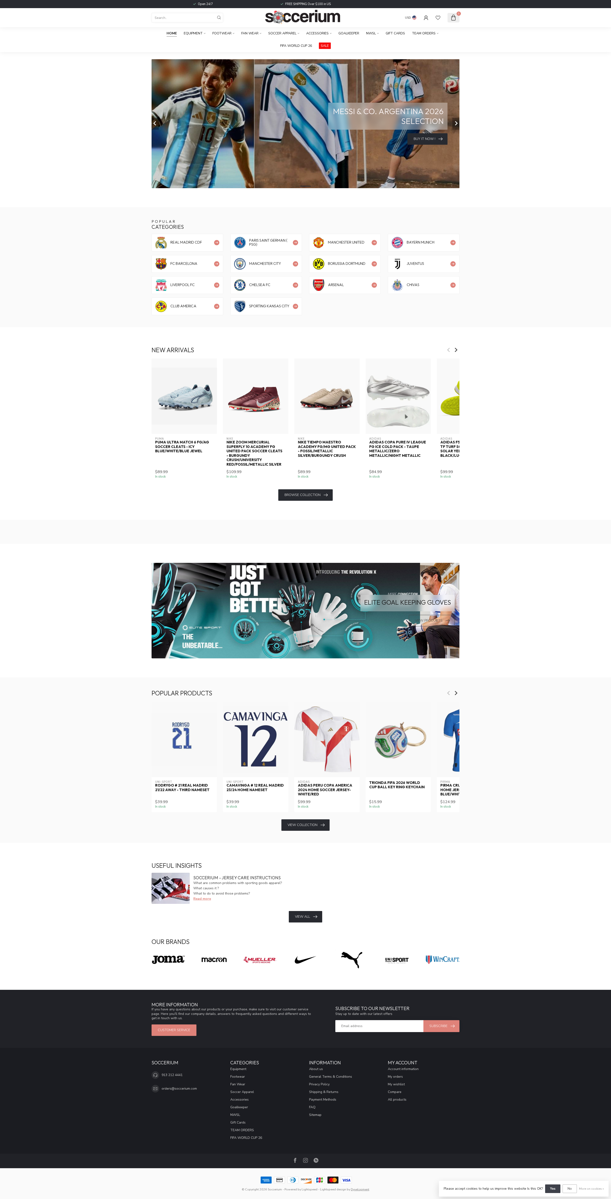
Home (172, 33)
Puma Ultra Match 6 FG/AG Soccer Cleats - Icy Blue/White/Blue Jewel (182, 446)
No (570, 1188)
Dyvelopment (360, 1189)
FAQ (312, 1107)
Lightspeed (309, 1189)
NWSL (371, 33)
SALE (325, 45)
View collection (302, 825)
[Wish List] (438, 17)
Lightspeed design (333, 1189)
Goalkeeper (348, 33)
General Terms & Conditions (330, 1076)
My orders (395, 1076)
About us (316, 1069)
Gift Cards (395, 33)
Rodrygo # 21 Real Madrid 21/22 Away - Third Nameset (182, 787)
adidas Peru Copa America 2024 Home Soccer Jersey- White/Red (325, 789)
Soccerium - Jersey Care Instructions (237, 877)
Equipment (193, 33)
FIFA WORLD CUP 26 (296, 45)
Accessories (317, 33)
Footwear (222, 33)
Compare (394, 1092)
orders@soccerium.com (179, 1088)
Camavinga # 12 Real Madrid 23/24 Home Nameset (255, 787)
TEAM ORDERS (424, 33)
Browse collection (302, 495)
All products (397, 1099)
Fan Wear (249, 33)
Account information (403, 1069)
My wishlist (396, 1084)
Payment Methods (322, 1099)
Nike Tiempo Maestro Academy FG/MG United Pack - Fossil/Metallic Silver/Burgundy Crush (327, 449)
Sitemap (315, 1115)
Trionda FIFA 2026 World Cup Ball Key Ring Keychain (397, 785)
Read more (202, 898)
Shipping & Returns (323, 1092)
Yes (552, 1188)
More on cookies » (591, 1189)
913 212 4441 (172, 1075)
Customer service (174, 1030)
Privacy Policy (319, 1084)
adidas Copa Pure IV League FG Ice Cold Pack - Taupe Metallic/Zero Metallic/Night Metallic (397, 449)
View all (302, 916)
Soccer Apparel (282, 33)
